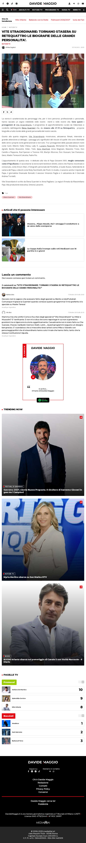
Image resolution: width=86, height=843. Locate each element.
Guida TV (66, 10)
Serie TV (77, 10)
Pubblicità (43, 804)
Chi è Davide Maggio (43, 779)
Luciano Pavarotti (47, 146)
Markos (8, 295)
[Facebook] (3, 112)
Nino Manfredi (43, 149)
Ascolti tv (24, 10)
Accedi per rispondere (9, 307)
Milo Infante (20, 20)
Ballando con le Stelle (38, 20)
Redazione (43, 782)
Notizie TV (37, 10)
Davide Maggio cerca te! (43, 801)
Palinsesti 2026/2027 (60, 20)
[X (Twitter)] (7, 112)
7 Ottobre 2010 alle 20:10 (76, 312)
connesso (17, 278)
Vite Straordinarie (23, 125)
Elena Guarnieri (9, 197)
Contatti (43, 786)
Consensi (43, 792)
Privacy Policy (43, 789)
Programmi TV (52, 10)
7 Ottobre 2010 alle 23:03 (76, 295)
